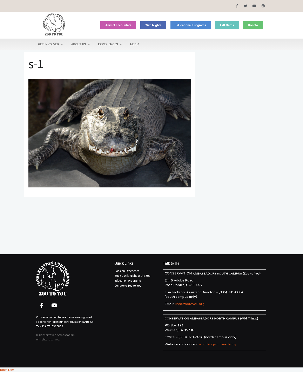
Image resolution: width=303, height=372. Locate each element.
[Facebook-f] (237, 6)
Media (134, 44)
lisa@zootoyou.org (189, 304)
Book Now (7, 370)
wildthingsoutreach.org (217, 344)
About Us (78, 44)
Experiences (108, 44)
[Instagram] (263, 6)
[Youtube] (254, 6)
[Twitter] (245, 6)
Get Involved (48, 44)
